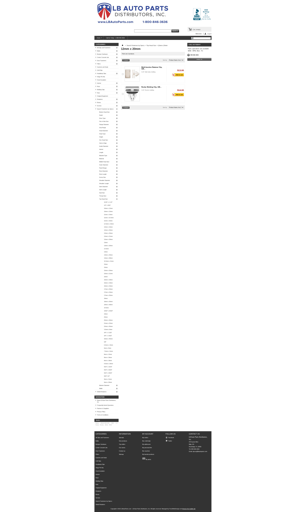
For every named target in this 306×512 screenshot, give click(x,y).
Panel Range (103, 168)
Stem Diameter (103, 186)
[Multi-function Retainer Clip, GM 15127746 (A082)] (132, 73)
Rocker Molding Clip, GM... (151, 87)
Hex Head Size (103, 140)
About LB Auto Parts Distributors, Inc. (106, 401)
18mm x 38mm (108, 304)
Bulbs (98, 51)
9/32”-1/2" (107, 376)
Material (101, 158)
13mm (106, 242)
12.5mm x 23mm (109, 224)
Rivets (99, 102)
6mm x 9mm (107, 348)
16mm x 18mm (108, 279)
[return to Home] (122, 45)
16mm (106, 276)
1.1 (116, 423)
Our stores (122, 447)
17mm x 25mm (108, 295)
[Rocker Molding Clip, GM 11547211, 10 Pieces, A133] (132, 93)
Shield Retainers (102, 391)
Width (100, 388)
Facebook (171, 437)
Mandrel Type (103, 155)
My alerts (148, 459)
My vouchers (146, 451)
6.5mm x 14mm (108, 345)
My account (147, 434)
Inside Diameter (103, 146)
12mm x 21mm (108, 236)
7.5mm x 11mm (108, 351)
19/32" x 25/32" (108, 311)
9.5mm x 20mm (108, 363)
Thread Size (102, 196)
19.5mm (106, 307)
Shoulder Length (104, 183)
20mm (106, 317)
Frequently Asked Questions (105, 405)
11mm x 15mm (108, 220)
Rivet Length (103, 174)
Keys (98, 86)
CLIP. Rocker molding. (147, 90)
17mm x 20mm (108, 289)
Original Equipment (102, 96)
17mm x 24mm (108, 292)
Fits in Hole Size (104, 121)
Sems (97, 423)
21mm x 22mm (108, 323)
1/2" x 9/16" (107, 205)
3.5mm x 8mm (108, 329)
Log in (209, 34)
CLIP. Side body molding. (148, 72)
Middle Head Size (104, 161)
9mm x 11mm (108, 379)
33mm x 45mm (108, 339)
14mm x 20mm (108, 255)
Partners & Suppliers (103, 408)
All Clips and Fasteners (103, 47)
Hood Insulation (101, 80)
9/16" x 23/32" (108, 370)
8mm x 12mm (108, 354)
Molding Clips (101, 89)
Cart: (196, 29)
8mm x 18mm (108, 357)
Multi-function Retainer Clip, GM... (151, 68)
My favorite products (148, 454)
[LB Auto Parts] (132, 13)
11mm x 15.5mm (109, 217)
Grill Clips (100, 70)
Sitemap (121, 454)
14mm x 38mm (108, 258)
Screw (97, 425)
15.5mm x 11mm (109, 261)
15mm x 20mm (108, 270)
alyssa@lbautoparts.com (200, 451)
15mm (106, 264)
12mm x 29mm (108, 239)
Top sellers (122, 444)
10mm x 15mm (108, 211)
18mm (106, 298)
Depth (101, 115)
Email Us (199, 59)
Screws (99, 105)
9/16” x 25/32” (108, 373)
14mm (106, 252)
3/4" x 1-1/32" (108, 332)
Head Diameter (103, 130)
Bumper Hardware (102, 54)
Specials (121, 437)
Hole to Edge (103, 143)
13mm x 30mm (108, 245)
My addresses (146, 444)
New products (123, 441)
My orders (145, 437)
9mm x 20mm (108, 382)
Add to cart (179, 74)
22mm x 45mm (108, 326)
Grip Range (102, 127)
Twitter (170, 441)
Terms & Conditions (102, 415)
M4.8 (110, 425)
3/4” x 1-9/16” (108, 335)
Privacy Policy (101, 411)
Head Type (102, 134)
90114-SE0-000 (105, 423)
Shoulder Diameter (104, 180)
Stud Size (102, 193)
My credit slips (146, 441)
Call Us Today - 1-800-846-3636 (115, 38)
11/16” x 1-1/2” (108, 202)
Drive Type (102, 118)
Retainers (100, 99)
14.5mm (106, 248)
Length (101, 152)
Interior (99, 83)
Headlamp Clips (101, 73)
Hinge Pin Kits (101, 76)
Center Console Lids (103, 57)
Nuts (98, 93)
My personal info (147, 447)
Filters (99, 64)
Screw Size (102, 177)
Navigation (100, 397)
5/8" (105, 342)
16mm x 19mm (108, 283)
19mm (106, 314)
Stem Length (103, 189)
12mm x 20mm (108, 230)
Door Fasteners (101, 60)
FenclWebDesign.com (175, 508)
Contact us (122, 451)
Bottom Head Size (104, 112)
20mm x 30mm (108, 320)
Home (97, 38)
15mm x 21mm (108, 273)
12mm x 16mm (108, 227)
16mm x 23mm (108, 286)
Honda (102, 425)
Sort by (165, 60)
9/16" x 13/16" (108, 366)
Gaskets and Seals (102, 67)
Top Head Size (103, 199)
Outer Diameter (103, 165)
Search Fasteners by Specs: (105, 109)
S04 (112, 423)
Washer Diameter (104, 385)
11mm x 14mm (108, 214)
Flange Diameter (104, 124)
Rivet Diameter (103, 171)
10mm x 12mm (108, 208)
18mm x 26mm (108, 301)
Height (101, 137)
